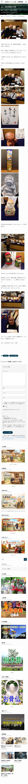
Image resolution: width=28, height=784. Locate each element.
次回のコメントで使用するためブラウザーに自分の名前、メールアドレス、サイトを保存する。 (14, 403)
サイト (4, 397)
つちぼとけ (5, 10)
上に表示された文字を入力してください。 (11, 409)
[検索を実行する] (25, 559)
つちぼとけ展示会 (13, 10)
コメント (5, 371)
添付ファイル (5, 416)
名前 (4, 387)
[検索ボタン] (26, 2)
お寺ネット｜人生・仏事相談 (14, 2)
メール (4, 392)
